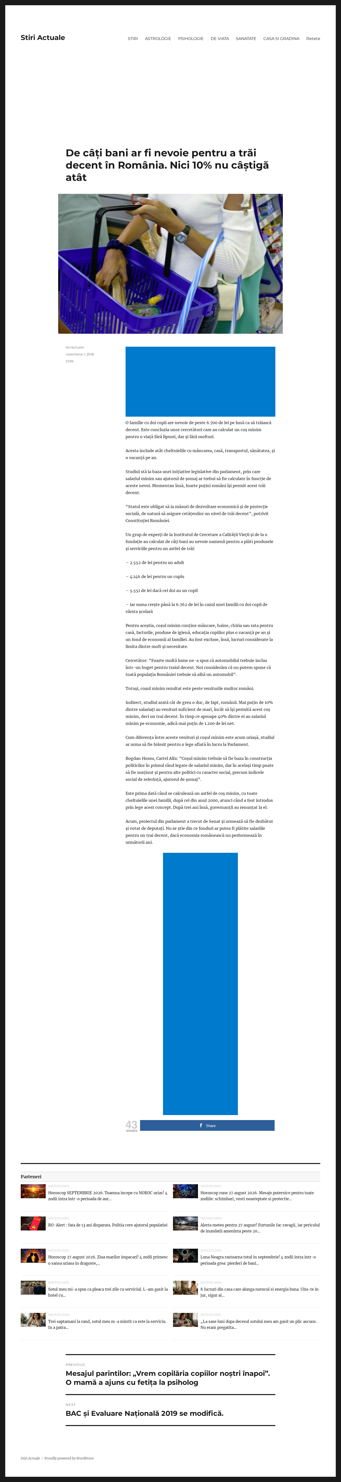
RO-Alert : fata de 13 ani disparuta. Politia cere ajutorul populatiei (108, 1225)
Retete (313, 38)
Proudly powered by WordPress (69, 1458)
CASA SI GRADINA (281, 38)
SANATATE (246, 38)
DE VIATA (220, 38)
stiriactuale (75, 347)
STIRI (133, 38)
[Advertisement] (170, 110)
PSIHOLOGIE (191, 38)
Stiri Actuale (43, 37)
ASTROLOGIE (158, 38)
